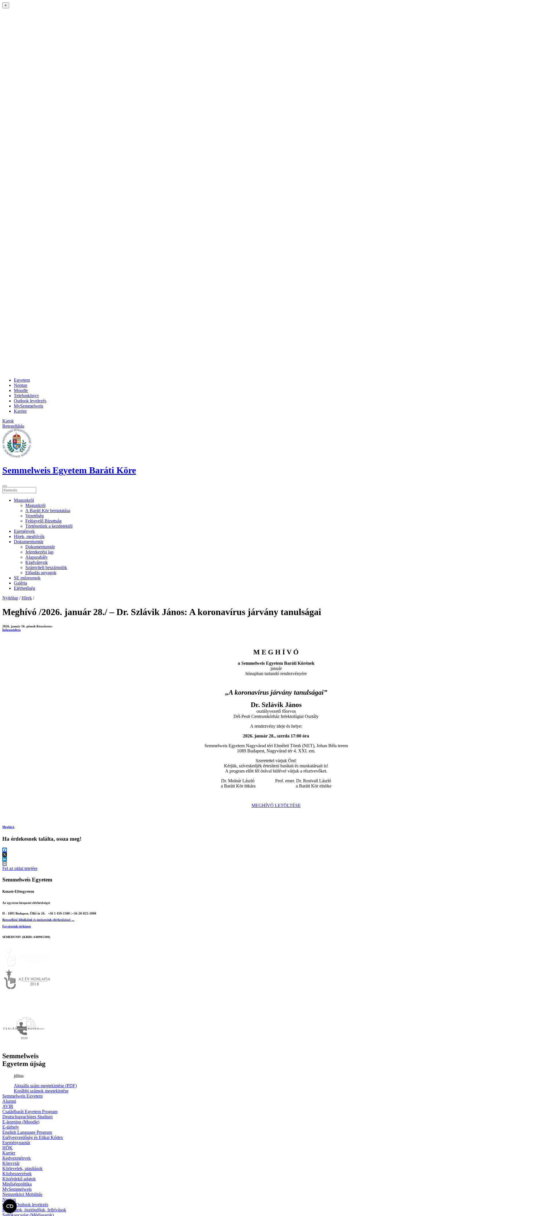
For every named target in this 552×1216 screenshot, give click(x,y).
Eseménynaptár (16, 1142)
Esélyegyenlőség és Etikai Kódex (32, 1137)
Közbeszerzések (17, 1173)
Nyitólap (10, 597)
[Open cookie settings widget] (10, 1206)
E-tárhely (10, 1127)
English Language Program (27, 1132)
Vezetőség (34, 515)
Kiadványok (36, 562)
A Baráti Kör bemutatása (47, 510)
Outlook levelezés (30, 400)
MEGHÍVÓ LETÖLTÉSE (276, 805)
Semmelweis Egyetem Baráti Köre (69, 470)
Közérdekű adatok (19, 1178)
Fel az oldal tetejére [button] (19, 868)
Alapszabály (36, 557)
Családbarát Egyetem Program (29, 1111)
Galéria (20, 583)
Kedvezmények (16, 1158)
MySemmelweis (28, 406)
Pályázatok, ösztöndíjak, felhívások (34, 1209)
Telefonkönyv (26, 395)
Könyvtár (11, 1163)
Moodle (21, 390)
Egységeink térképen (16, 926)
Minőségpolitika (17, 1184)
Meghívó (8, 827)
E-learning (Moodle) (20, 1121)
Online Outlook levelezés (25, 1204)
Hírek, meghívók (29, 536)
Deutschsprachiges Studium (27, 1116)
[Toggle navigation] (4, 486)
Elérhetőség (24, 588)
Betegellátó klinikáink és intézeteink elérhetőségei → (38, 919)
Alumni (9, 1101)
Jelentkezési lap (39, 552)
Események (24, 531)
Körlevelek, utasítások (22, 1168)
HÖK (7, 1147)
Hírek (27, 597)
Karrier (20, 411)
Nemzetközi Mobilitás (22, 1194)
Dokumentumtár (28, 541)
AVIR (7, 1106)
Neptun (20, 385)
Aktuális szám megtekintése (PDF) (45, 1085)
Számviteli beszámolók (46, 567)
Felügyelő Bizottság (43, 520)
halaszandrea (11, 629)
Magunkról (24, 500)
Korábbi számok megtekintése (41, 1090)
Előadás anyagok (40, 572)
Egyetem (22, 380)
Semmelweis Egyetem (22, 1096)
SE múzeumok (27, 577)
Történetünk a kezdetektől (48, 526)
